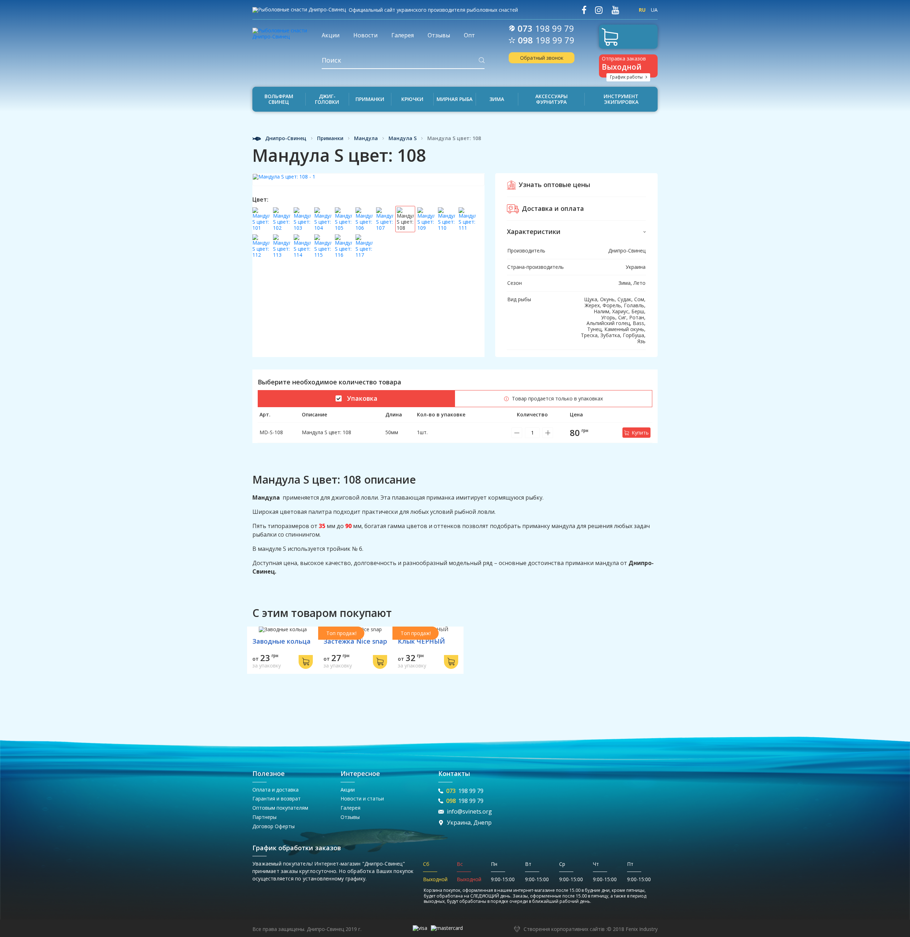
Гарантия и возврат (276, 798)
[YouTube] (615, 10)
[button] (576, 232)
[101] (260, 219)
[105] (343, 219)
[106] (364, 219)
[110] (446, 219)
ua (654, 9)
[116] (343, 246)
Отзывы (350, 817)
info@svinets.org (469, 811)
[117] (364, 246)
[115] (322, 246)
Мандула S (403, 138)
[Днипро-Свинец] (281, 31)
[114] (302, 246)
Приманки (330, 138)
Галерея (350, 807)
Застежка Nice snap (355, 641)
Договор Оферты (273, 826)
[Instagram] (599, 10)
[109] (425, 219)
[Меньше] (517, 432)
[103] (302, 219)
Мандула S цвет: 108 (326, 432)
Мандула (366, 138)
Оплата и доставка (275, 789)
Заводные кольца (281, 641)
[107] (384, 219)
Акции (348, 789)
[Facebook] (584, 10)
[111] (467, 219)
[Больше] (547, 432)
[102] (281, 219)
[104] (322, 219)
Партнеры (264, 817)
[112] (260, 246)
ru (642, 9)
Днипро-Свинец (285, 138)
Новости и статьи (362, 798)
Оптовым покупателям (280, 807)
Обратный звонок (541, 57)
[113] (281, 246)
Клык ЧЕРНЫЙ (421, 641)
